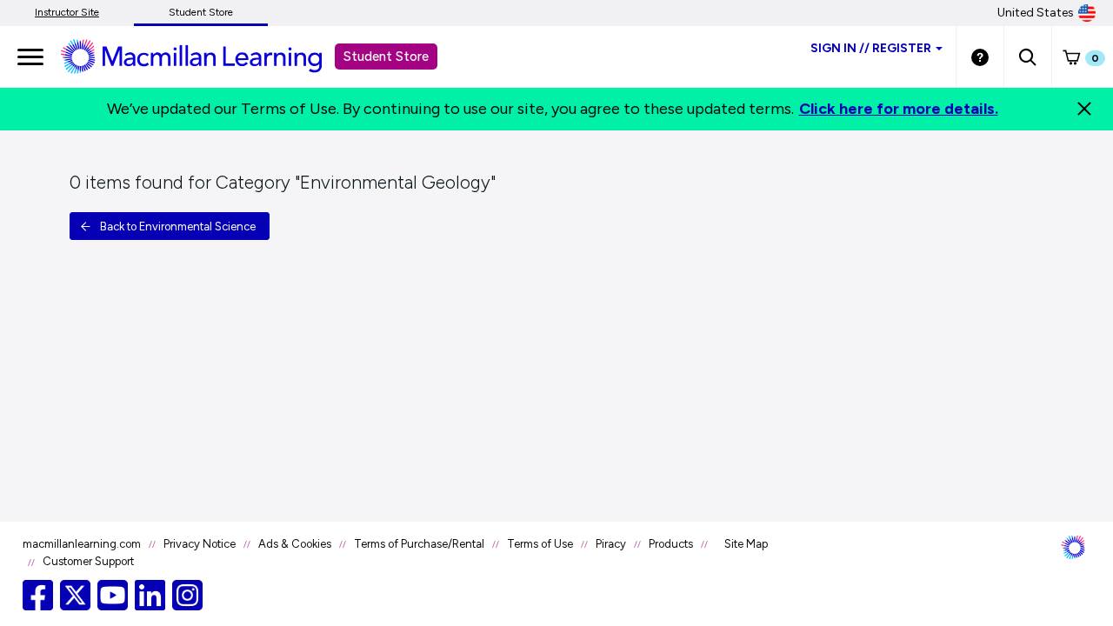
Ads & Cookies (294, 543)
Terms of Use (540, 543)
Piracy (611, 543)
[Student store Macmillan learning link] (204, 55)
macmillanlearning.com (82, 543)
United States (1035, 12)
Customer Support (88, 561)
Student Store (201, 12)
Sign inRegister (870, 48)
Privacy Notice (199, 543)
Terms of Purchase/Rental (419, 543)
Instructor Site (67, 12)
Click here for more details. (898, 108)
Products (671, 543)
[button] (1027, 56)
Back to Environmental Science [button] (178, 226)
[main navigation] (30, 56)
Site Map (746, 543)
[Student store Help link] (980, 56)
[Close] (1084, 108)
